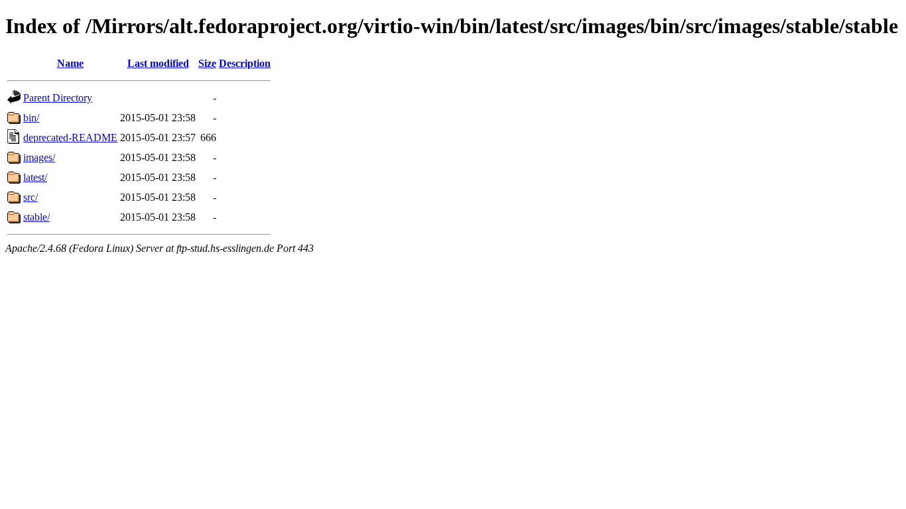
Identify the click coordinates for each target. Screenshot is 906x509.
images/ (39, 157)
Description (245, 63)
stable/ (36, 217)
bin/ (31, 117)
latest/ (35, 177)
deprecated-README (70, 137)
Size (207, 63)
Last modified (158, 63)
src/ (30, 197)
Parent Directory (57, 97)
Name (70, 63)
